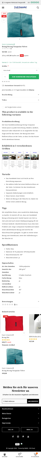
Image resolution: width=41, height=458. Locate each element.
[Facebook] (13, 436)
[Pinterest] (23, 436)
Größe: (5, 66)
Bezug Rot (5, 337)
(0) (11, 48)
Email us (30, 429)
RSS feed (32, 448)
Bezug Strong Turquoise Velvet (13, 371)
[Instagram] (18, 436)
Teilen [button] (4, 100)
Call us (10, 429)
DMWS (26, 448)
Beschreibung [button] (7, 95)
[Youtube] (28, 436)
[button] (3, 8)
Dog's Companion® (8, 44)
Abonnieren (33, 401)
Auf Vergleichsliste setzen (13, 107)
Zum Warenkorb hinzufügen (24, 77)
